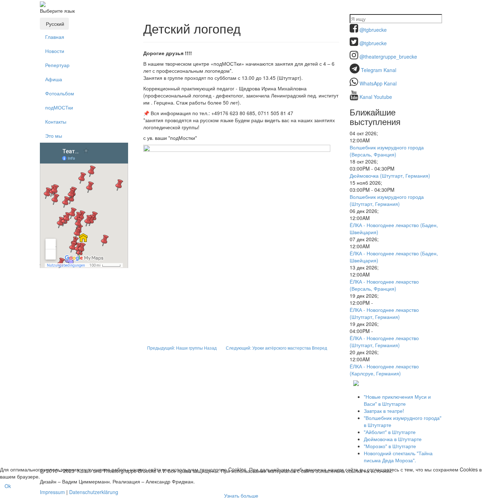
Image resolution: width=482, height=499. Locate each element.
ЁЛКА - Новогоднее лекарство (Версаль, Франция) (384, 285)
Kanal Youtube (376, 96)
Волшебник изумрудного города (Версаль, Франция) (387, 151)
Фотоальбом (59, 93)
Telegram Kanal (378, 69)
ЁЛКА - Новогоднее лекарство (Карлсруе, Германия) (384, 370)
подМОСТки (59, 107)
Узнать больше (241, 495)
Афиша (53, 79)
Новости (54, 50)
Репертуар (57, 65)
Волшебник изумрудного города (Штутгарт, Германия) (387, 200)
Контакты (55, 121)
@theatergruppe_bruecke (388, 56)
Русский (54, 23)
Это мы (53, 135)
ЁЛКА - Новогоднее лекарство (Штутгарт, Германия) (384, 313)
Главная (54, 36)
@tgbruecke (373, 29)
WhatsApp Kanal (378, 83)
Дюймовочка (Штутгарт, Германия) (390, 175)
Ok (8, 485)
